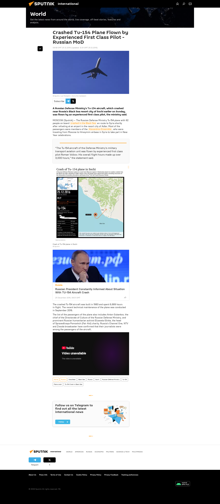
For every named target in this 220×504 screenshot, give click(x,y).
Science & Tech (122, 452)
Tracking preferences (129, 475)
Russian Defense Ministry (110, 379)
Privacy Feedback (111, 475)
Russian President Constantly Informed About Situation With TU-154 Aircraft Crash (90, 290)
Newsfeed (72, 379)
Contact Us (68, 475)
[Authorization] (177, 3)
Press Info (43, 475)
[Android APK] (182, 484)
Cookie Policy (81, 475)
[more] (125, 297)
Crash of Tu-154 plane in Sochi (65, 244)
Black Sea (81, 379)
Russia (58, 285)
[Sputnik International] (42, 7)
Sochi (97, 379)
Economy (99, 452)
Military (110, 452)
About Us (32, 475)
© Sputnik (56, 246)
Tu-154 (124, 379)
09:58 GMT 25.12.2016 (62, 47)
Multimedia (137, 452)
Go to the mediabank (79, 96)
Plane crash (58, 384)
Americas (79, 452)
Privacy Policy (95, 475)
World (56, 379)
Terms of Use (55, 475)
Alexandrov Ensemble (100, 129)
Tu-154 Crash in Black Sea (73, 384)
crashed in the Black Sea (83, 123)
